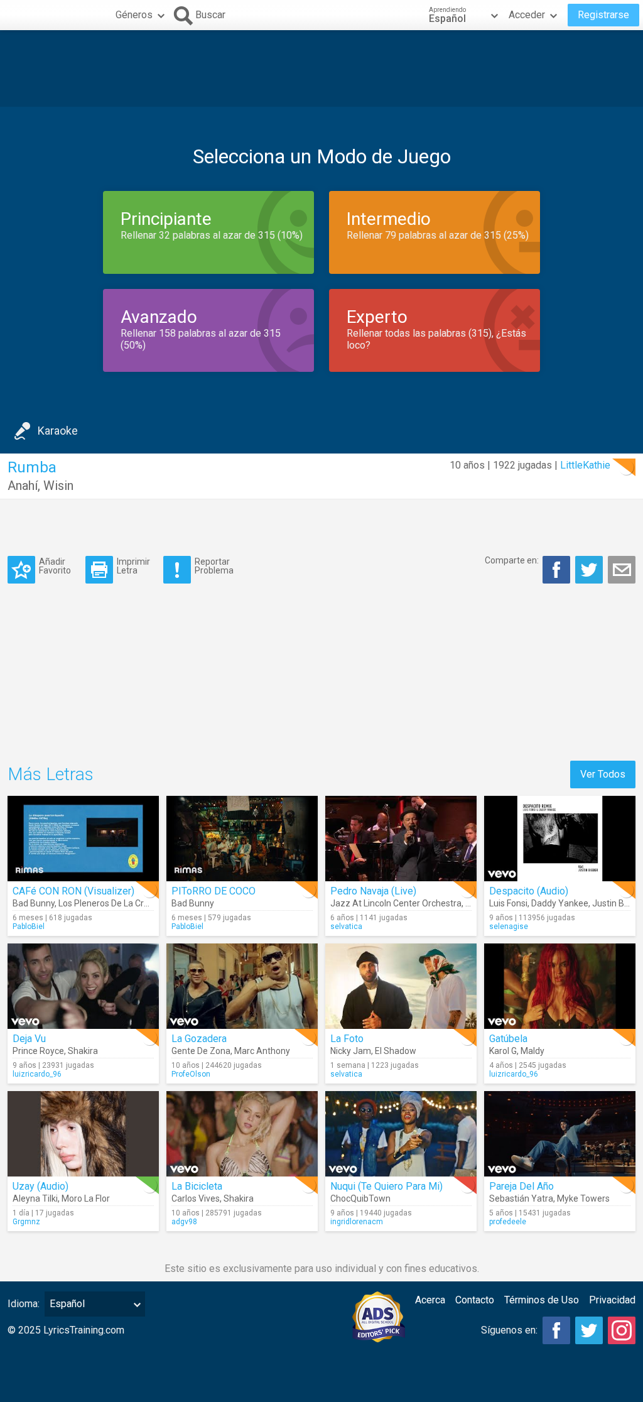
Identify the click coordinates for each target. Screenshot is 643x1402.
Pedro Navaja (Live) (373, 891)
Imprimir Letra (133, 566)
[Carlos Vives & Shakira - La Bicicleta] (242, 1133)
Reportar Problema (214, 566)
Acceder (527, 15)
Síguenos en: (509, 1330)
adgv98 (184, 1221)
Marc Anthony (262, 1051)
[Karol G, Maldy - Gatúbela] (559, 986)
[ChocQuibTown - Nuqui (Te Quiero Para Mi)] (401, 1133)
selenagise (508, 926)
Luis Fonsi (508, 903)
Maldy (532, 1051)
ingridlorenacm (356, 1221)
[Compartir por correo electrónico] (621, 570)
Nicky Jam (350, 1051)
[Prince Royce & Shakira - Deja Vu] (83, 986)
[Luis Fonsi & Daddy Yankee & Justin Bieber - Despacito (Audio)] (559, 838)
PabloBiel (29, 926)
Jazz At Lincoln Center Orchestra (396, 903)
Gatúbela (508, 1039)
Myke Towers (583, 1198)
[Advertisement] (321, 68)
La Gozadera (199, 1039)
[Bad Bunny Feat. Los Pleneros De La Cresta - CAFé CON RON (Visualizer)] (83, 838)
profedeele (507, 1221)
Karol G (503, 1051)
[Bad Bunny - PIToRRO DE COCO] (242, 838)
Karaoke (58, 430)
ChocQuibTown (360, 1198)
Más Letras (51, 774)
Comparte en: (512, 560)
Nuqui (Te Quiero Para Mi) (386, 1186)
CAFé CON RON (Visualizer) (73, 891)
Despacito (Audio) (528, 891)
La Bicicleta (196, 1186)
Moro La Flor (86, 1198)
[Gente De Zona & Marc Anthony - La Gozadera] (242, 986)
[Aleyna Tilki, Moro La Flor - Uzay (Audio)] (83, 1133)
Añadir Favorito (55, 566)
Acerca (430, 1300)
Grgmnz (26, 1221)
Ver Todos (602, 774)
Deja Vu (29, 1039)
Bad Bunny (34, 903)
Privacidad (612, 1300)
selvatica (346, 926)
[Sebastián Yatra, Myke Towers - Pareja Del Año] (559, 1133)
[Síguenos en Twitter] (589, 1330)
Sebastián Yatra (521, 1198)
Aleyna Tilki (35, 1198)
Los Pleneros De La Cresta (109, 903)
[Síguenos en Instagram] (621, 1330)
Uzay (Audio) (40, 1186)
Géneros (134, 15)
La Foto (347, 1039)
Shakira (83, 1051)
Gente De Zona (200, 1051)
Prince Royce (38, 1051)
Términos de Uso (541, 1300)
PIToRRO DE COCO (213, 891)
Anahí (23, 485)
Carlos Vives (195, 1198)
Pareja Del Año (521, 1186)
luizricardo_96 (37, 1074)
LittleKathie (585, 465)
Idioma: (24, 1304)
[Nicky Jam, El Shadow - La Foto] (401, 986)
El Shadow (395, 1051)
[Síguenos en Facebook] (556, 1330)
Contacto (474, 1300)
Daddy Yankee (559, 903)
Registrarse (603, 15)
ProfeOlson (190, 1074)
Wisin (58, 485)
